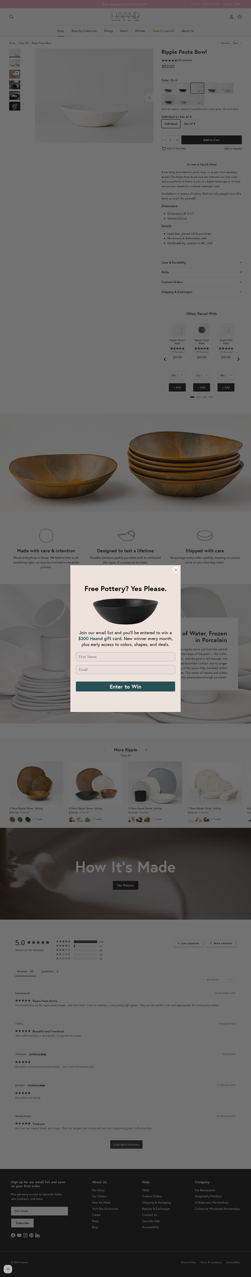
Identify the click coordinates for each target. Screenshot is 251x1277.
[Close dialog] (176, 570)
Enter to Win (125, 686)
